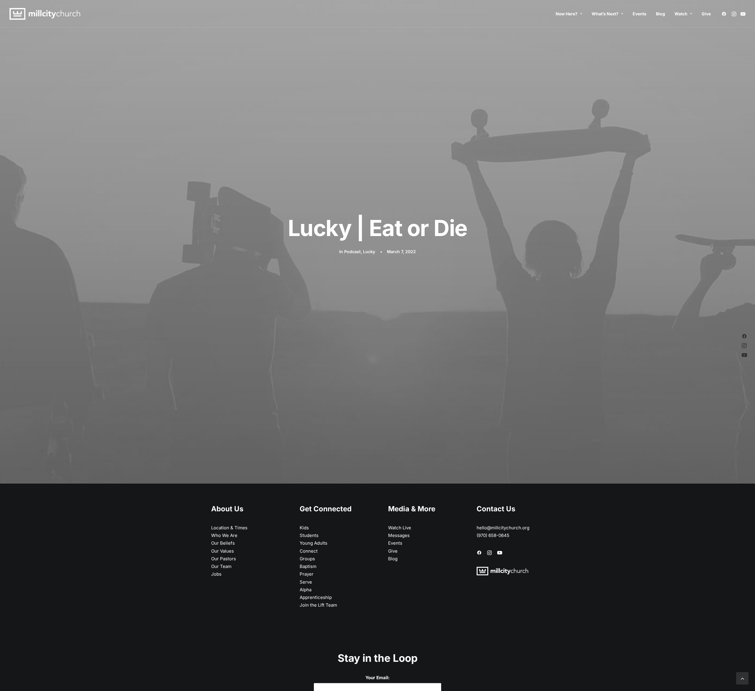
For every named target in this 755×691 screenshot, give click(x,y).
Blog (660, 13)
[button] (725, 14)
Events (639, 13)
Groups (307, 558)
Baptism (308, 566)
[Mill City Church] (44, 14)
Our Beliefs (223, 543)
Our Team (221, 566)
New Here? (566, 13)
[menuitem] (569, 14)
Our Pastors (223, 558)
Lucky (369, 251)
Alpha (305, 589)
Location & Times (229, 527)
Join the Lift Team (318, 605)
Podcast (352, 251)
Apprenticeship (316, 597)
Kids (304, 527)
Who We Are (224, 535)
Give (706, 13)
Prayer (307, 574)
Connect (309, 551)
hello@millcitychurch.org (503, 527)
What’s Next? (605, 13)
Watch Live (399, 527)
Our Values (222, 551)
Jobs (216, 574)
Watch (680, 13)
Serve (306, 582)
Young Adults (313, 543)
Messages (399, 535)
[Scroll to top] (742, 678)
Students (309, 535)
